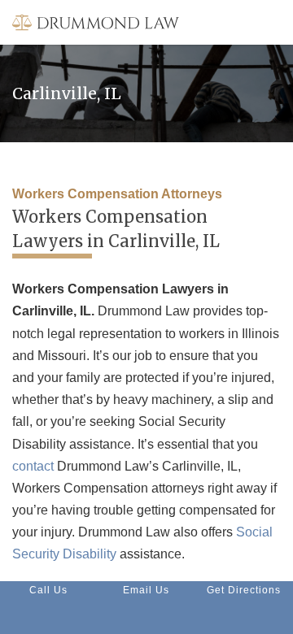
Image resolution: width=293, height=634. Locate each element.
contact (33, 466)
